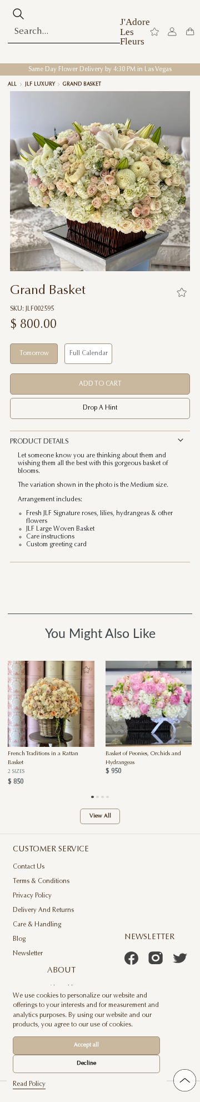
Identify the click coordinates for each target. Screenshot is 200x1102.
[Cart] (190, 32)
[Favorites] (181, 292)
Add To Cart (100, 384)
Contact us (28, 867)
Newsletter (28, 954)
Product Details (39, 441)
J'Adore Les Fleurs (135, 31)
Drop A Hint (100, 408)
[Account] (172, 32)
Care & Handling (37, 925)
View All (100, 816)
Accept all (86, 1045)
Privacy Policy (32, 896)
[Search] (18, 14)
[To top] (184, 1080)
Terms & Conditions (41, 882)
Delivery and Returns (43, 910)
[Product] (51, 704)
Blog (19, 939)
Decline (86, 1063)
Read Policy (29, 1084)
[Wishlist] (154, 32)
